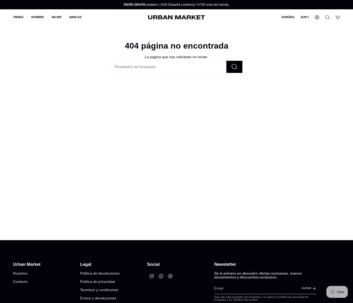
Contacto (20, 282)
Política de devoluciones (100, 273)
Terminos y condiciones (99, 290)
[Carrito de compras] (338, 17)
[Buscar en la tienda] (234, 67)
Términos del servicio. (245, 299)
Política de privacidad (97, 282)
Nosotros (20, 273)
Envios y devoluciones (98, 298)
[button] (18, 17)
